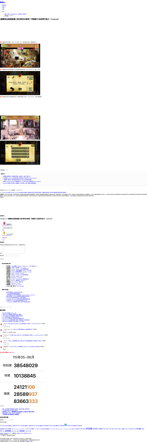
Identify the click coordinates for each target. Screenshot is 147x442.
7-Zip (3, 6)
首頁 (3, 11)
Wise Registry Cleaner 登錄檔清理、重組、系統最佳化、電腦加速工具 (16, 319)
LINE (50, 428)
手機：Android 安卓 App (12, 14)
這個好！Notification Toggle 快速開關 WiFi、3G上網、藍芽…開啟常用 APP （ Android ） (22, 181)
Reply (3, 229)
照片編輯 (138, 428)
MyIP (3, 7)
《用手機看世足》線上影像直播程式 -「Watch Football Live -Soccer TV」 (20, 294)
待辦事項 (113, 428)
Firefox (20, 284)
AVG (21, 267)
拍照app (119, 428)
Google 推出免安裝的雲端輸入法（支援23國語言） (16, 297)
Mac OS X (53, 428)
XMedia (16, 281)
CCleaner (13, 279)
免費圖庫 (77, 428)
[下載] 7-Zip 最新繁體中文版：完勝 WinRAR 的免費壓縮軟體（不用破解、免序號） (24, 340)
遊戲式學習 (60, 192)
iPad (44, 428)
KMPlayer (4, 5)
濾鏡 (135, 428)
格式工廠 (21, 281)
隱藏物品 (64, 192)
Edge (17, 284)
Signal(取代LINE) (33, 266)
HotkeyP (13, 280)
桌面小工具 (132, 428)
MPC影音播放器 (24, 274)
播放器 (123, 428)
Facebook (17, 428)
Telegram (19, 266)
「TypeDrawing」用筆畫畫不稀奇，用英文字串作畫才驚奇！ (18, 301)
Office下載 (29, 270)
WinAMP (13, 276)
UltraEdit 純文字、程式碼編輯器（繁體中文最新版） (12, 315)
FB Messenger (25, 266)
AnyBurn (19, 283)
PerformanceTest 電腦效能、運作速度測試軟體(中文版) (13, 318)
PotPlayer (4, 4)
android (3, 192)
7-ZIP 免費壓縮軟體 (24, 269)
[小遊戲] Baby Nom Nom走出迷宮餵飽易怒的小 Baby (16, 300)
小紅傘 (12, 267)
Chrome (13, 284)
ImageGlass (24, 271)
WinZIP (17, 269)
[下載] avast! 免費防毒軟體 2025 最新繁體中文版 (22, 329)
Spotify (21, 276)
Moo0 (12, 281)
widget (59, 428)
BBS (14, 428)
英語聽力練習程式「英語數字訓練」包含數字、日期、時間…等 (16, 176)
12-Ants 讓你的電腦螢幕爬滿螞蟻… (13, 293)
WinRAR (13, 269)
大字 (3, 9)
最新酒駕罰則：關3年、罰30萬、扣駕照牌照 (11, 413)
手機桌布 (116, 428)
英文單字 (52, 192)
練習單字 (48, 192)
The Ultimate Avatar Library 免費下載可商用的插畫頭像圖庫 (18, 299)
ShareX (12, 273)
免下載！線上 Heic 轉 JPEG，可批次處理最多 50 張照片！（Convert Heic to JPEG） (24, 323)
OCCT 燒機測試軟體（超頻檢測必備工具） (11, 317)
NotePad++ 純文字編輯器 (16, 270)
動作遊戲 (80, 428)
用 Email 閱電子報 (24, 433)
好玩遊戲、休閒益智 (22, 14)
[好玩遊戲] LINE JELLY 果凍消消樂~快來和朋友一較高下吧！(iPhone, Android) (20, 178)
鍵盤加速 (18, 280)
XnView (29, 271)
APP (11, 192)
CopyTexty (23, 280)
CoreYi (7, 16)
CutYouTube (19, 277)
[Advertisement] (34, 30)
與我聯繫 (27, 441)
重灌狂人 (3, 2)
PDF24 (24, 270)
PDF (56, 428)
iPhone (47, 428)
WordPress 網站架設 (72, 428)
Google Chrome (22, 428)
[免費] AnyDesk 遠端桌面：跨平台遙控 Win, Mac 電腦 (13, 321)
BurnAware (13, 283)
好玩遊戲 (21, 192)
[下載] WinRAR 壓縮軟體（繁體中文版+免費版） (12, 314)
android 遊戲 (7, 192)
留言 (1, 253)
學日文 (104, 428)
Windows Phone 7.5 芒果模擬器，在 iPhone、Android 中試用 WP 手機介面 (25, 346)
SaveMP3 (22, 286)
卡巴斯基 (17, 267)
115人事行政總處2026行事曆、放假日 (9, 410)
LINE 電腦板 (14, 266)
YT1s (18, 286)
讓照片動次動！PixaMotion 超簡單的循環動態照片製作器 (17, 296)
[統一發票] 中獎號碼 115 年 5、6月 (9, 313)
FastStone (17, 273)
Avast (24, 267)
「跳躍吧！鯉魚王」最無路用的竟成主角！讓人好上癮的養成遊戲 (17, 179)
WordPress (30, 433)
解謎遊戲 (55, 192)
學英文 (32, 192)
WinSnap (22, 273)
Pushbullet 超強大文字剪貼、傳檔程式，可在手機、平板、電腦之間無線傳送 (19, 183)
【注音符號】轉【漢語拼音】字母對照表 (10, 414)
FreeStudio (13, 277)
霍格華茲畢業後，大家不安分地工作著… (14, 292)
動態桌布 (84, 428)
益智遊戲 (44, 192)
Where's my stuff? (15, 192)
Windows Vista (66, 428)
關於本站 (1, 433)
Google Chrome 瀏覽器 (29, 428)
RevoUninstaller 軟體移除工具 (22, 279)
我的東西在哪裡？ (38, 192)
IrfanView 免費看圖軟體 (16, 271)
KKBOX (17, 276)
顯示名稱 (2, 255)
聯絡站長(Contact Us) (7, 433)
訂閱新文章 (18, 433)
